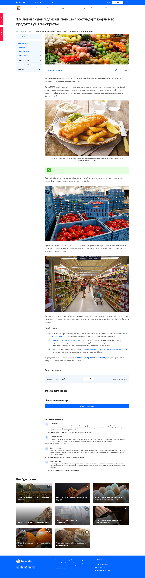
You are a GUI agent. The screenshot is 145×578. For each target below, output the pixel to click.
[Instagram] (48, 2)
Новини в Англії (56, 370)
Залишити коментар (87, 406)
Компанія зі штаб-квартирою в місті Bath (66, 340)
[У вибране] (48, 486)
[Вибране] (127, 2)
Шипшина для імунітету (58, 444)
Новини (38, 8)
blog (20, 2)
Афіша (27, 8)
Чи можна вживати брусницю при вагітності (64, 470)
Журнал (49, 8)
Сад (74, 8)
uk (109, 3)
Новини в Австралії (29, 60)
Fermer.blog (18, 7)
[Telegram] (44, 2)
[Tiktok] (52, 2)
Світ (30, 31)
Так (86, 379)
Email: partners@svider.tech (102, 570)
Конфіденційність (100, 559)
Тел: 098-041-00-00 (100, 567)
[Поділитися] (116, 70)
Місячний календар (112, 8)
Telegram (88, 358)
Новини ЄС (29, 69)
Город (83, 8)
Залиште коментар (56, 400)
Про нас (97, 562)
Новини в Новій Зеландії (29, 65)
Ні (91, 379)
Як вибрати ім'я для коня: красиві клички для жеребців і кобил (70, 432)
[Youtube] (36, 2)
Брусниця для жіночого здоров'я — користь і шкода (67, 457)
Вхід (117, 2)
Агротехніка (95, 8)
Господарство (62, 8)
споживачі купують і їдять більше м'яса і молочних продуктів (104, 349)
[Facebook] (40, 2)
